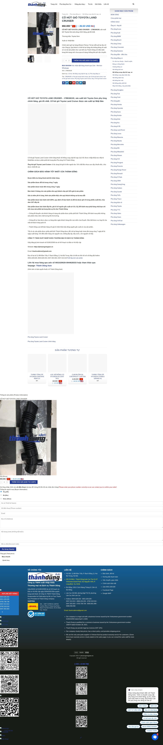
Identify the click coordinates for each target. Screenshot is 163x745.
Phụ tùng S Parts (116, 177)
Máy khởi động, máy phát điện (122, 86)
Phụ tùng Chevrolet (117, 47)
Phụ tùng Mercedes (117, 144)
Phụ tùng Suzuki (116, 191)
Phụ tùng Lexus (116, 133)
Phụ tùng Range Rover (118, 170)
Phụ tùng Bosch (116, 40)
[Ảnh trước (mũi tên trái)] (2, 742)
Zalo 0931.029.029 (109, 587)
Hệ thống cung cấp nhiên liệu (121, 75)
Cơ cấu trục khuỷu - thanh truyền (122, 61)
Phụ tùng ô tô (115, 159)
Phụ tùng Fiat (115, 94)
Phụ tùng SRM (116, 181)
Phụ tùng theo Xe (65, 4)
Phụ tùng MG (115, 148)
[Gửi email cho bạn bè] (70, 82)
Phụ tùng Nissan (116, 155)
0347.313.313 (4, 604)
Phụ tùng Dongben (117, 90)
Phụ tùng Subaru (116, 188)
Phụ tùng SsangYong (118, 184)
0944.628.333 (4, 597)
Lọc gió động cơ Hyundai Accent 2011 (57, 376)
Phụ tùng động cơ (117, 58)
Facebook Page (108, 590)
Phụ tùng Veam (116, 217)
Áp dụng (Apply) (8, 549)
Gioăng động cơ (117, 67)
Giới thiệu (98, 4)
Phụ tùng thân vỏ (116, 202)
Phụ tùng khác (115, 119)
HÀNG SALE (115, 22)
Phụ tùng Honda (116, 104)
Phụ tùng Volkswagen (118, 224)
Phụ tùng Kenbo (116, 115)
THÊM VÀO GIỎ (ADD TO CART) (86, 60)
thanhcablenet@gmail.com (78, 610)
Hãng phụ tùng (80, 4)
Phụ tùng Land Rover (118, 130)
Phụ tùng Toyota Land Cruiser (83, 78)
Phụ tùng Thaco (116, 199)
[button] (133, 4)
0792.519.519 (4, 606)
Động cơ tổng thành (118, 64)
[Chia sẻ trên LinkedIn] (80, 82)
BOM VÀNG (115, 14)
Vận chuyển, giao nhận (110, 580)
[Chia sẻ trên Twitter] (67, 82)
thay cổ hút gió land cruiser (99, 78)
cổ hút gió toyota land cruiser (80, 76)
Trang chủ (54, 4)
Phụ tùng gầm (115, 101)
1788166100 (68, 76)
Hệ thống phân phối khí (119, 83)
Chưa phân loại (116, 18)
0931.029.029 (4, 599)
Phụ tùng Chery (116, 43)
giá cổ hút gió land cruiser (96, 76)
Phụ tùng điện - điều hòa (119, 54)
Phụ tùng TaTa (115, 195)
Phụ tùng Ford (115, 97)
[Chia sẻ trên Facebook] (63, 82)
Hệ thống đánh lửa (118, 77)
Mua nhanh (6, 558)
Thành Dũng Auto (44, 266)
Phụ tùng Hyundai (117, 108)
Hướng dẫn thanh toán (110, 577)
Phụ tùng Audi (115, 33)
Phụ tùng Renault (116, 173)
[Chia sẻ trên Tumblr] (84, 82)
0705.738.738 (4, 601)
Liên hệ (106, 4)
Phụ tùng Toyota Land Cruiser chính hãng (41, 341)
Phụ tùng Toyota (116, 206)
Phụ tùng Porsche (117, 166)
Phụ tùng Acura (116, 29)
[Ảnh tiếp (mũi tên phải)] (7, 742)
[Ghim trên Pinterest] (73, 82)
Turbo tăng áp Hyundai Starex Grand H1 (98, 376)
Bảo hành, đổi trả (108, 573)
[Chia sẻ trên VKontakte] (77, 82)
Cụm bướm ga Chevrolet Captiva (77, 375)
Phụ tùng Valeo (116, 213)
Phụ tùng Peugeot (117, 162)
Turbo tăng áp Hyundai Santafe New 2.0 (37, 376)
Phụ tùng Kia (115, 122)
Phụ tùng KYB (115, 126)
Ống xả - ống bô (116, 25)
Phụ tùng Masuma (117, 137)
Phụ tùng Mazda (116, 141)
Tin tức (90, 4)
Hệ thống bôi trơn (118, 69)
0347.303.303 (4, 609)
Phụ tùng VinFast (116, 220)
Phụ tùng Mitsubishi (117, 152)
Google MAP (107, 593)
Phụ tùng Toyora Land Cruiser (38, 337)
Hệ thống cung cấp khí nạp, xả (122, 72)
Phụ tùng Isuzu (116, 112)
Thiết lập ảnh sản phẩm (75, 258)
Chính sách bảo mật (109, 583)
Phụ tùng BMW (116, 36)
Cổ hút (70, 73)
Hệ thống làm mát (118, 80)
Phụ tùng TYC (115, 210)
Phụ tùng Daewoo (117, 51)
